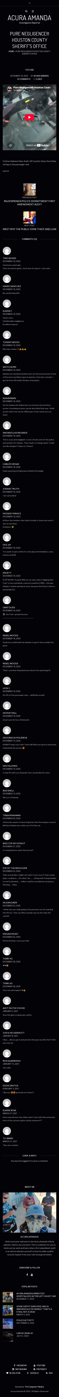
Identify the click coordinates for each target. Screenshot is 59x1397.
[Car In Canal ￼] (8, 1336)
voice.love (7, 748)
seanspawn (9, 398)
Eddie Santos (10, 1085)
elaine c (7, 311)
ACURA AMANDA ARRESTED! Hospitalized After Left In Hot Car (36, 1294)
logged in (26, 1161)
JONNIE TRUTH (11, 488)
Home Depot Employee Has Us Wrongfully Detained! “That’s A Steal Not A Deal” (34, 1309)
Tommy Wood (11, 342)
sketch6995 (9, 367)
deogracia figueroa (15, 737)
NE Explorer (10, 902)
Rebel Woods (10, 635)
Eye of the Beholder (15, 868)
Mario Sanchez (12, 286)
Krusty (7, 572)
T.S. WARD (8, 1138)
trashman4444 (11, 815)
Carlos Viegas (11, 464)
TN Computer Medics (34, 1386)
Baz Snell (8, 790)
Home (11, 51)
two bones (9, 258)
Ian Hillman (10, 765)
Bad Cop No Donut (14, 843)
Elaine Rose (9, 1110)
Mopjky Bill (10, 713)
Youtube (29, 70)
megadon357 (10, 933)
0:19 (5, 579)
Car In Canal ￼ (24, 1333)
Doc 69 (7, 544)
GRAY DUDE (9, 607)
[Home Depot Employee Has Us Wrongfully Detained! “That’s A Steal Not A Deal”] (8, 1310)
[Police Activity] (8, 1323)
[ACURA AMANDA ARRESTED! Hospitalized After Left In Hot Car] (8, 1297)
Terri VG (7, 958)
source (6, 171)
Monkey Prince (12, 513)
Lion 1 (6, 688)
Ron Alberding (12, 1060)
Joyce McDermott (14, 1032)
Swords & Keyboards (15, 432)
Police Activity (25, 1320)
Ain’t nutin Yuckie (14, 1008)
